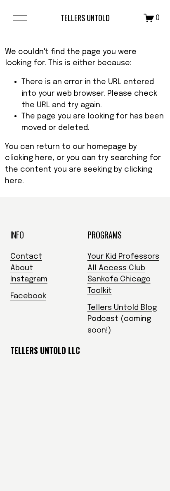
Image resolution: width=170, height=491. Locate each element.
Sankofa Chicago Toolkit (119, 285)
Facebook (28, 296)
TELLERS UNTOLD (85, 17)
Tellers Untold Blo (119, 308)
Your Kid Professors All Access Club (123, 262)
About (21, 268)
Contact (26, 256)
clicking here (28, 158)
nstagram (29, 279)
